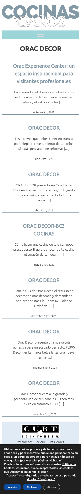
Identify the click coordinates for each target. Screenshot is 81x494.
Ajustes (51, 487)
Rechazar (32, 487)
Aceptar (12, 487)
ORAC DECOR (44, 128)
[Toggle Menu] (40, 35)
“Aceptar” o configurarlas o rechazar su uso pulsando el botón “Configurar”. (40, 477)
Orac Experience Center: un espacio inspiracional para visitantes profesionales (44, 73)
